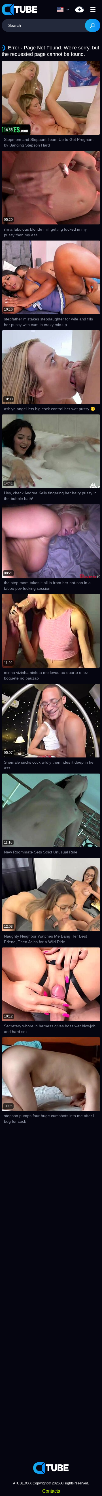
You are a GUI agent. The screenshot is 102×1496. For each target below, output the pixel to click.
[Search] (92, 25)
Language (64, 9)
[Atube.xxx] (19, 9)
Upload (79, 9)
